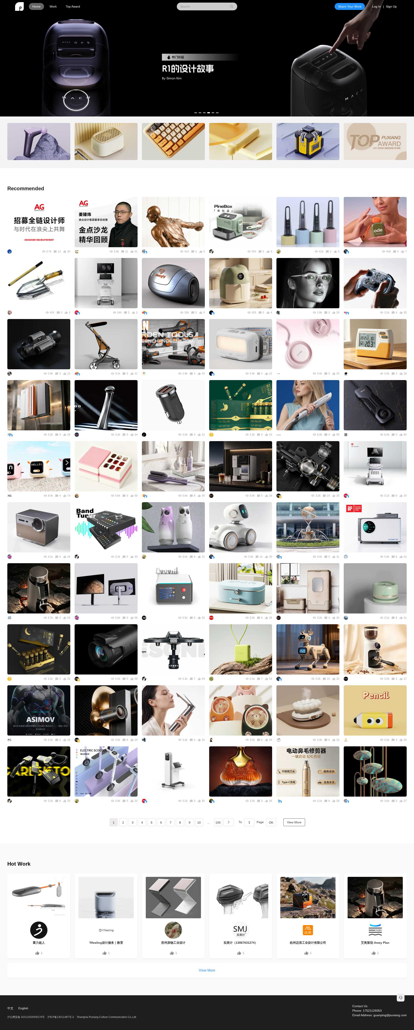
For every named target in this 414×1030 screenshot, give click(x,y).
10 (199, 822)
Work (53, 6)
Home (36, 6)
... (208, 822)
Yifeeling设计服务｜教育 (106, 942)
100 (218, 822)
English (23, 1008)
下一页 (229, 822)
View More (294, 822)
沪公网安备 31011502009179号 (26, 1017)
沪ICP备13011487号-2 (60, 1017)
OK (271, 822)
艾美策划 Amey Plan (375, 942)
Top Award (73, 6)
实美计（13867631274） (241, 942)
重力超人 (39, 942)
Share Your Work (349, 6)
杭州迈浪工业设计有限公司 (308, 942)
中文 (10, 1008)
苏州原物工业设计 (173, 942)
